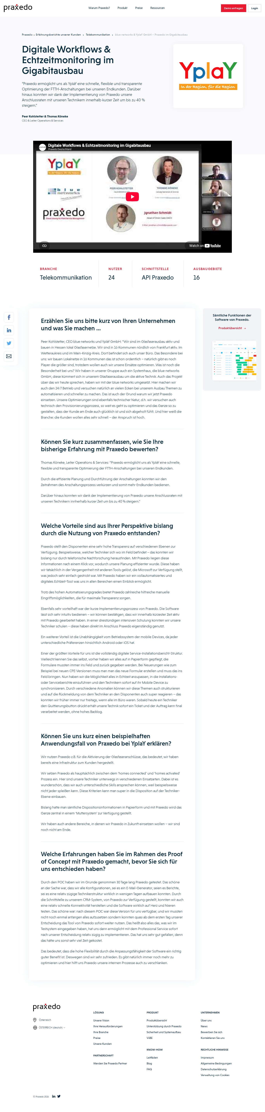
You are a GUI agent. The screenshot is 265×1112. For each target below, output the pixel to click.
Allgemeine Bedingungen (216, 1063)
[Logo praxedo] (63, 1008)
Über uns (206, 1020)
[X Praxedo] (59, 1096)
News (204, 1026)
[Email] (9, 356)
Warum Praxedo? (99, 8)
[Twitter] (9, 343)
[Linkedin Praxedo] (53, 1096)
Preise (139, 8)
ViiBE (149, 1037)
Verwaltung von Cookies (215, 1075)
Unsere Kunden (102, 1043)
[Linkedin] (9, 330)
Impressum (207, 1057)
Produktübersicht (157, 1020)
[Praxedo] (18, 8)
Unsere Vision (101, 1020)
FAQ (149, 1069)
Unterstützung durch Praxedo (164, 1026)
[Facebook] (9, 317)
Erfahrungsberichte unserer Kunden (58, 34)
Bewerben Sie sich (211, 1032)
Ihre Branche (100, 1032)
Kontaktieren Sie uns (212, 1037)
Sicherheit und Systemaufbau (164, 1032)
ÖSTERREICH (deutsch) (50, 1027)
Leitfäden (152, 1057)
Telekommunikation (98, 34)
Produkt (122, 8)
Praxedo (27, 34)
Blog (149, 1063)
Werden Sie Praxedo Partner (110, 1063)
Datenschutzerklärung (214, 1069)
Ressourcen (157, 8)
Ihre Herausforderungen (108, 1026)
